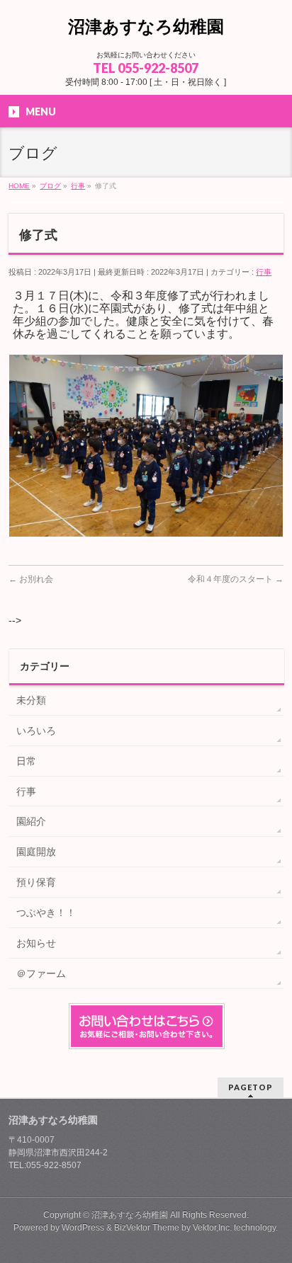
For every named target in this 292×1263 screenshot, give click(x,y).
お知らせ (36, 943)
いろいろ (36, 730)
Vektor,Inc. (212, 1228)
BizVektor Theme (146, 1228)
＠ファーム (41, 973)
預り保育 (36, 882)
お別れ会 (31, 579)
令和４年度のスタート (235, 579)
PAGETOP (250, 1087)
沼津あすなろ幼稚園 (146, 26)
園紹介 (31, 821)
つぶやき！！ (46, 912)
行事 (263, 272)
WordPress (83, 1228)
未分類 (31, 700)
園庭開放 (36, 851)
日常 (26, 761)
